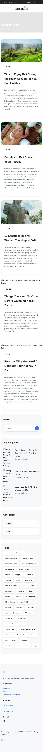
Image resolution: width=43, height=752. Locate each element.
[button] (34, 8)
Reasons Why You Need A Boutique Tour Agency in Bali (20, 366)
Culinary (8, 580)
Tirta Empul (22, 618)
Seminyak (19, 607)
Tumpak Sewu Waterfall (27, 629)
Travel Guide (9, 629)
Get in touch (8, 711)
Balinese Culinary (11, 558)
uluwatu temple (10, 640)
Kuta (31, 591)
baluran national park (29, 564)
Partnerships (8, 705)
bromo (7, 575)
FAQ (4, 708)
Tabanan (28, 613)
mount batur (30, 596)
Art (16, 553)
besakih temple (24, 569)
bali (23, 553)
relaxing (8, 607)
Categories (9, 514)
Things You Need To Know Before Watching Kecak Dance (21, 301)
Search (7, 419)
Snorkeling (30, 607)
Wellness (24, 640)
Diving (18, 580)
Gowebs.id (5, 734)
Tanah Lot (8, 618)
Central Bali (29, 575)
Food (23, 586)
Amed (7, 553)
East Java (28, 580)
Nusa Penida (24, 602)
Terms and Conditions (11, 695)
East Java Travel (11, 586)
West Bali (8, 646)
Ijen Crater (9, 591)
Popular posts (10, 442)
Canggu (17, 575)
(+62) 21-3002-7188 (11, 2)
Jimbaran (21, 591)
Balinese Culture (27, 558)
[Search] (37, 428)
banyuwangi (9, 569)
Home (3, 29)
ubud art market (19, 635)
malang (7, 596)
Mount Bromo (10, 602)
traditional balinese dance (14, 624)
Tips (8, 29)
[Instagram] (22, 721)
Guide (8, 289)
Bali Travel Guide (11, 564)
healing (33, 586)
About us (6, 688)
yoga (35, 646)
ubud (7, 635)
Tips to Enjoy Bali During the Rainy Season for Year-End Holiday (21, 79)
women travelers (23, 646)
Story (5, 691)
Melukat (18, 596)
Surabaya (16, 613)
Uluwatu (33, 635)
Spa (6, 613)
